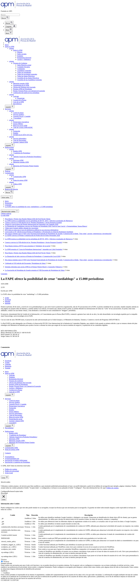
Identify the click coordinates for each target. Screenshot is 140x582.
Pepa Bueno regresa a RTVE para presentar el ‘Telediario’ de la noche (27, 246)
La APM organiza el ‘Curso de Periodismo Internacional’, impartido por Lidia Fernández (33, 249)
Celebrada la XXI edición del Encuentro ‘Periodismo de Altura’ (25, 263)
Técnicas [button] (4, 559)
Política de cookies (112, 488)
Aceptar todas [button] (18, 491)
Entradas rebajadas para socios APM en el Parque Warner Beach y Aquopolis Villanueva (33, 267)
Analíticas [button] (4, 571)
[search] (9, 22)
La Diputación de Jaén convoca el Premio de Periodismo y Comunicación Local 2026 (32, 256)
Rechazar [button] (11, 491)
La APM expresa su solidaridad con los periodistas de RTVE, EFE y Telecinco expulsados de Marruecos (39, 239)
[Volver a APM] (16, 8)
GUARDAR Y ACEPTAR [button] (10, 580)
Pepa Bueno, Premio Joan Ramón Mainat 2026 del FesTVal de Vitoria (27, 253)
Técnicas (6, 561)
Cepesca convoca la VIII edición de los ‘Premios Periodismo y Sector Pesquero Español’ (33, 242)
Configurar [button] (4, 491)
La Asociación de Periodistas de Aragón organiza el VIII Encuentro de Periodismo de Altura (34, 270)
